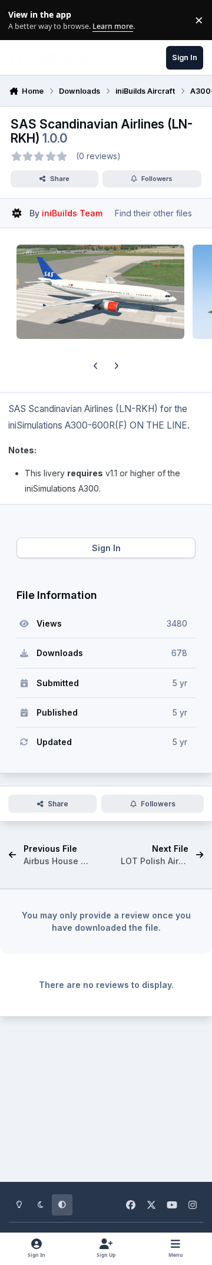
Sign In (106, 548)
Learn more (22, 20)
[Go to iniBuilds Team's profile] (17, 213)
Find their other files (153, 213)
